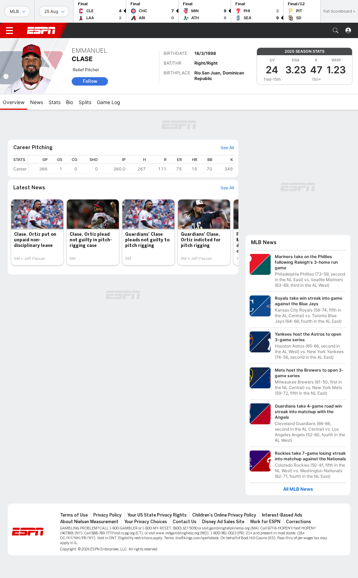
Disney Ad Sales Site (223, 521)
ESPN (41, 30)
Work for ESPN (265, 521)
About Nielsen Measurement (89, 521)
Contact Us (184, 521)
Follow (90, 81)
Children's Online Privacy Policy (224, 515)
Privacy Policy (107, 515)
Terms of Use (74, 515)
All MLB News (298, 489)
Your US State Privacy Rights (157, 515)
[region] (131, 164)
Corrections (298, 521)
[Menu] (9, 30)
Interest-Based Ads (282, 515)
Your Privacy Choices (145, 521)
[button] (335, 30)
